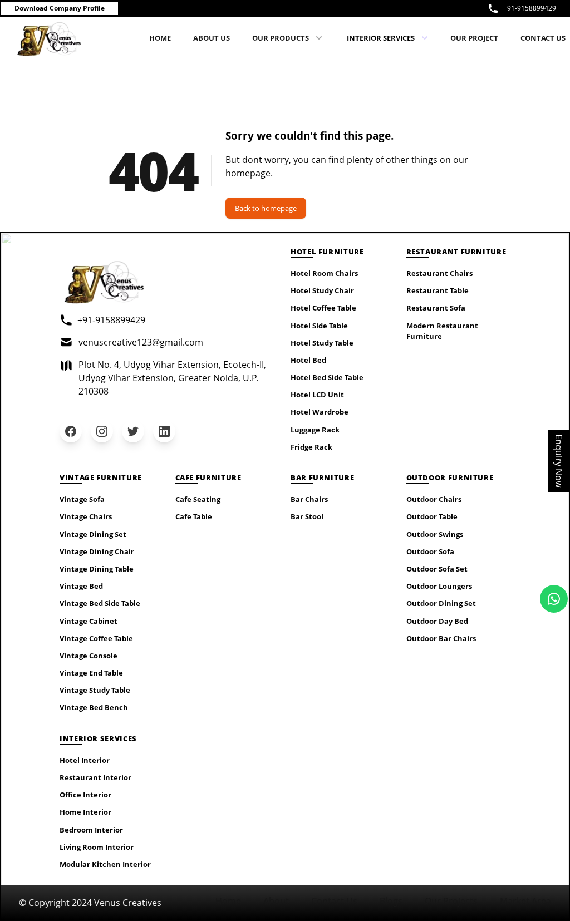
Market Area (525, 901)
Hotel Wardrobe (319, 412)
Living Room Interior (97, 847)
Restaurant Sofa (435, 308)
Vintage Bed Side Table (100, 603)
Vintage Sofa (82, 499)
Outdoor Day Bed (437, 621)
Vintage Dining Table (97, 569)
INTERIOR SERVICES (381, 38)
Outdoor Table (432, 516)
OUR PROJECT (474, 38)
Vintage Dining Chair (97, 551)
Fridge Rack (311, 447)
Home (228, 901)
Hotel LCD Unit (317, 395)
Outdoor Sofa (430, 551)
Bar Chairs (309, 499)
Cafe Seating (197, 499)
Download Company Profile (59, 8)
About (276, 901)
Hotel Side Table (319, 326)
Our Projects (451, 901)
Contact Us (334, 901)
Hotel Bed (308, 360)
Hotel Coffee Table (323, 308)
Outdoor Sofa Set (437, 569)
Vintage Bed (81, 586)
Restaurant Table (437, 290)
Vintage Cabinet (88, 621)
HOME (160, 38)
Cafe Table (193, 516)
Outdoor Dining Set (441, 603)
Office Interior (85, 795)
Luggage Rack (315, 430)
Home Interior (85, 812)
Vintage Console (88, 656)
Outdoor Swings (434, 534)
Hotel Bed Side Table (327, 377)
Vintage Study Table (95, 690)
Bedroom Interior (91, 830)
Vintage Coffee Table (96, 638)
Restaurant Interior (95, 777)
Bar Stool (307, 516)
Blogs (391, 901)
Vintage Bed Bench (94, 707)
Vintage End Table (91, 673)
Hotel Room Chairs (324, 273)
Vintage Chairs (86, 516)
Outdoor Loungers (439, 586)
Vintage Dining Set (93, 534)
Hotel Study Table (322, 343)
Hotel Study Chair (322, 290)
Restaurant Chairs (439, 273)
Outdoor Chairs (433, 499)
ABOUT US (211, 38)
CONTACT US (543, 38)
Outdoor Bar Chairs (441, 638)
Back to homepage (266, 208)
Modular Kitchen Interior (105, 864)
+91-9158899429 (529, 8)
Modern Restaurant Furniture (442, 331)
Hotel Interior (85, 760)
